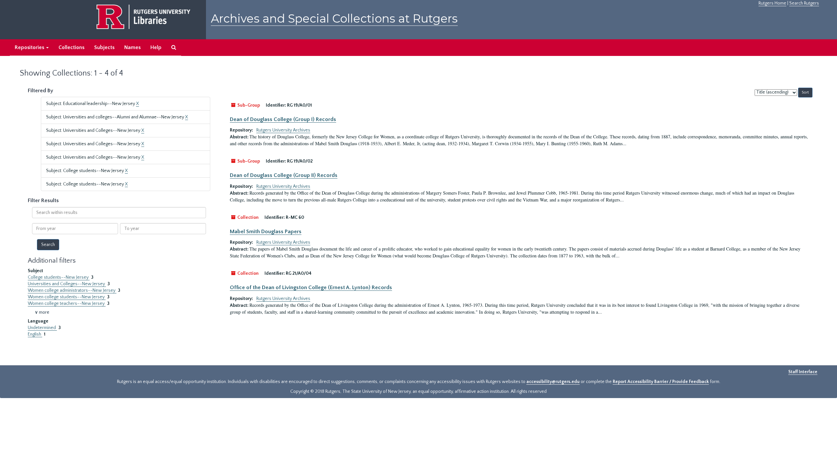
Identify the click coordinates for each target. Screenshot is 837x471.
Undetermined (42, 327)
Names (132, 47)
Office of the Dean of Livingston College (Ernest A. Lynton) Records (311, 287)
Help (156, 47)
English (35, 334)
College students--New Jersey (59, 277)
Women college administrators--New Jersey (72, 290)
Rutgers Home (772, 3)
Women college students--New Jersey (67, 297)
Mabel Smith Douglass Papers (265, 232)
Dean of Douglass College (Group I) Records (283, 119)
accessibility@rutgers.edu (553, 381)
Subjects (104, 47)
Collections (71, 47)
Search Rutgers (804, 3)
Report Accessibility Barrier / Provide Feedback (661, 381)
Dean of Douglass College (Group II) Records (283, 175)
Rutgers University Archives (283, 130)
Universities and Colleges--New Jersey (67, 284)
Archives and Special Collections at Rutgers (334, 18)
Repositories (30, 47)
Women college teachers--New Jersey (67, 303)
